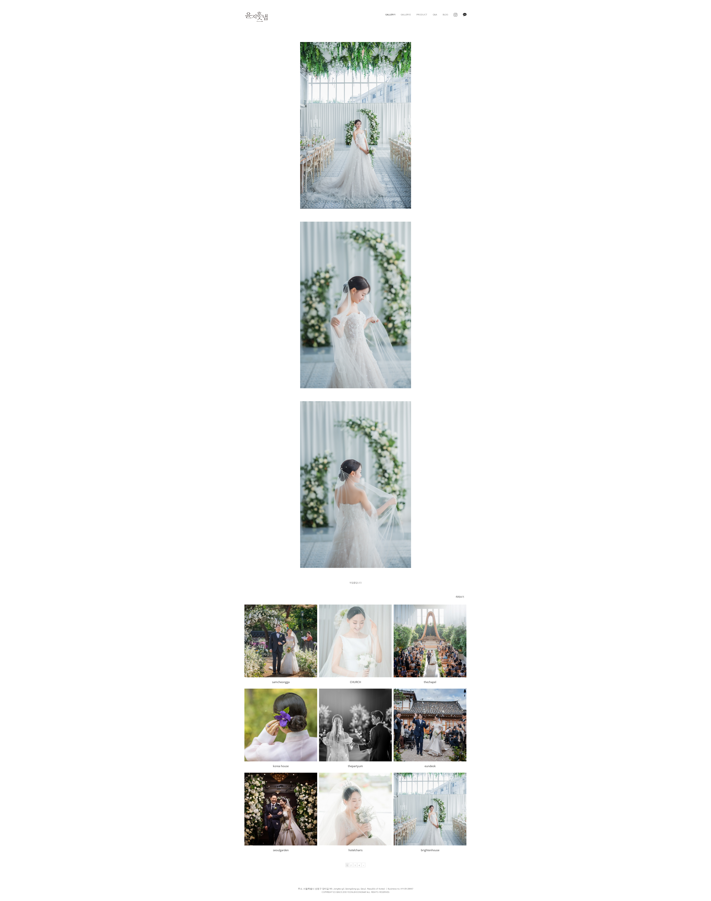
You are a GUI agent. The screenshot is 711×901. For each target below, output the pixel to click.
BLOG (445, 14)
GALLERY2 (406, 14)
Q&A (435, 14)
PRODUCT (421, 14)
